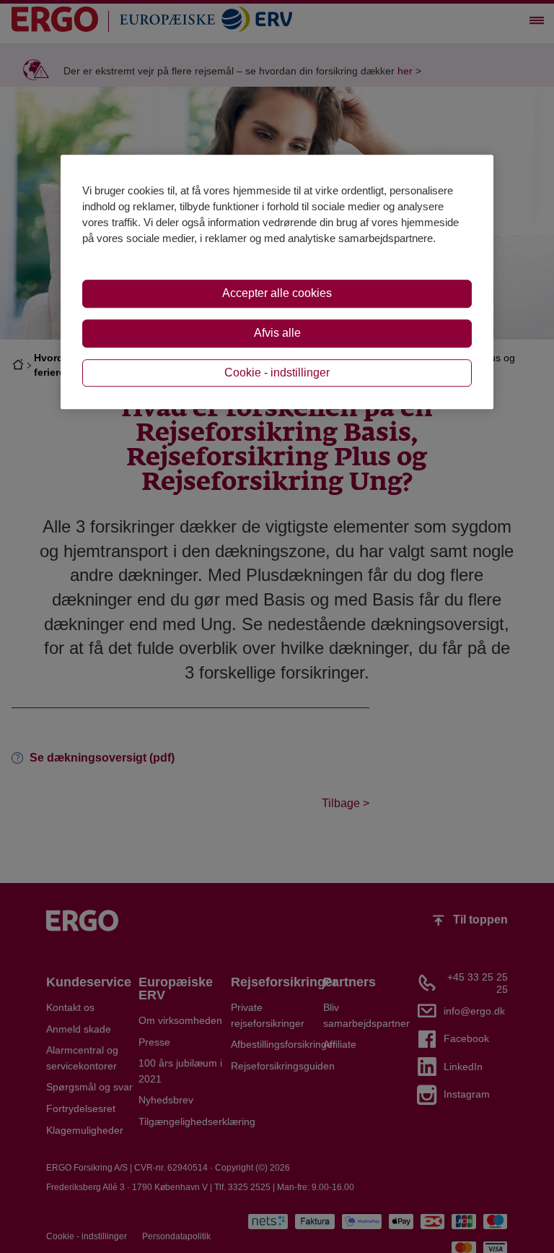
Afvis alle (277, 333)
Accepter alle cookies (277, 293)
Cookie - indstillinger (277, 372)
